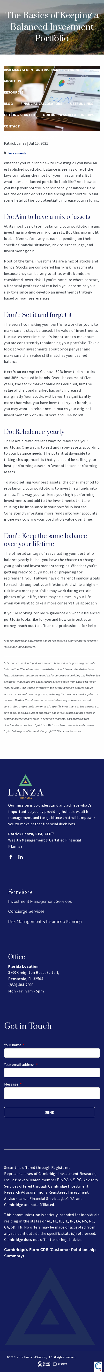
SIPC (77, 1180)
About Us (12, 81)
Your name (30, 1044)
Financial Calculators (41, 103)
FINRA (63, 1180)
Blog (8, 103)
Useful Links (81, 103)
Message (28, 1084)
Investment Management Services (34, 58)
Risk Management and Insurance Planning (42, 70)
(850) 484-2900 (16, 148)
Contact (12, 126)
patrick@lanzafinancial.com (30, 137)
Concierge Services (26, 911)
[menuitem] (52, 148)
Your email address (36, 1064)
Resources (14, 92)
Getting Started (19, 114)
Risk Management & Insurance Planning (45, 921)
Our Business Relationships (68, 114)
